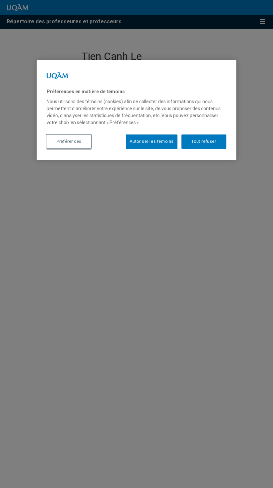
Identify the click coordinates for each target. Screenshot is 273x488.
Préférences (69, 141)
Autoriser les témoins (152, 141)
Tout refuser (203, 141)
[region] (136, 110)
